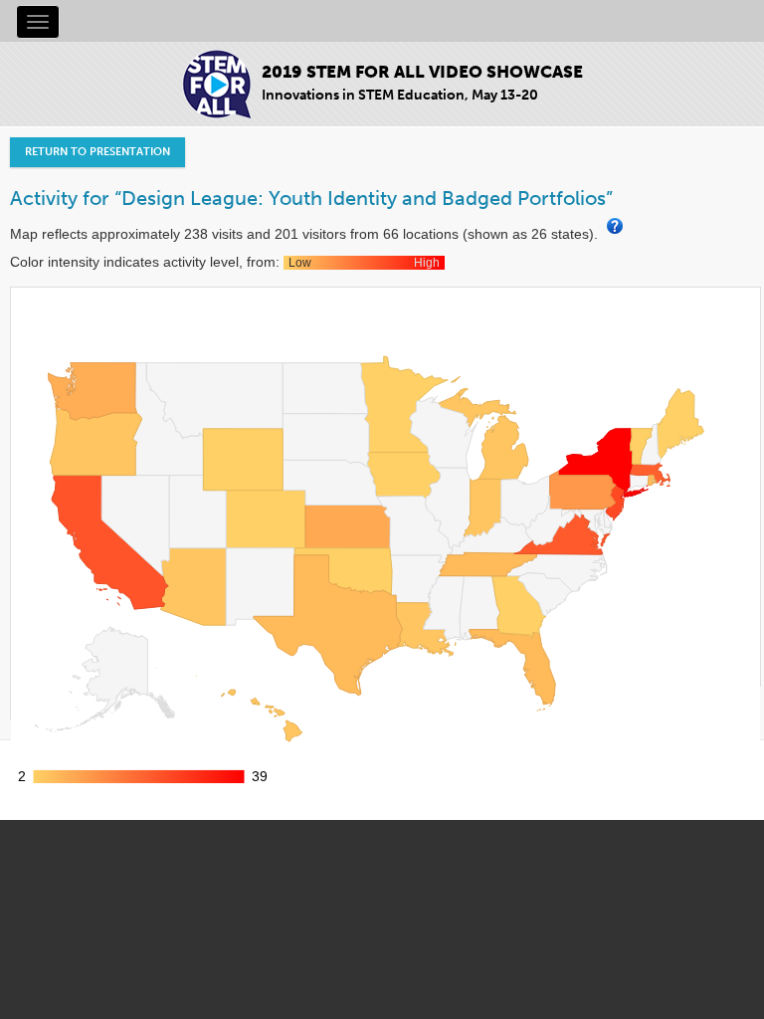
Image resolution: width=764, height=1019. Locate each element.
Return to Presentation (97, 151)
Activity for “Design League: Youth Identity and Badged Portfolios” (311, 198)
